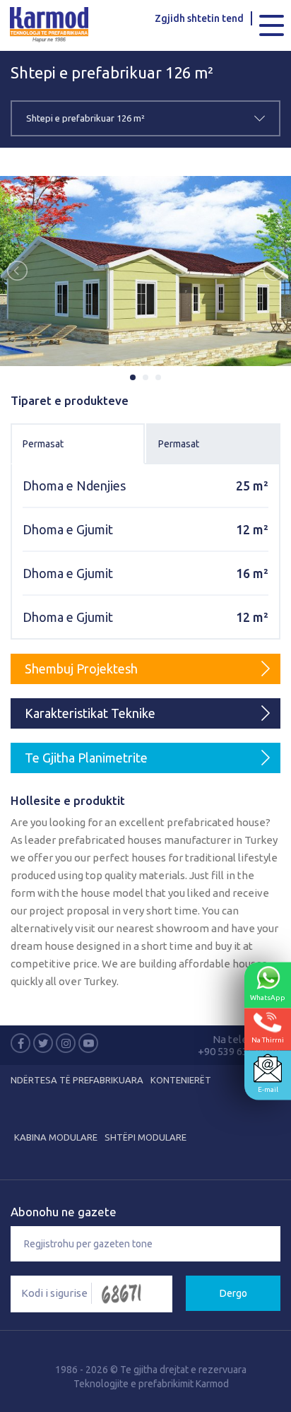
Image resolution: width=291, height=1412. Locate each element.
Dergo (233, 1293)
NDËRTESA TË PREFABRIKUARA (77, 1080)
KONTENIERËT (180, 1080)
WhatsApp (267, 997)
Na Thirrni (267, 1039)
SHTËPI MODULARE (145, 1137)
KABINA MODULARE (55, 1137)
